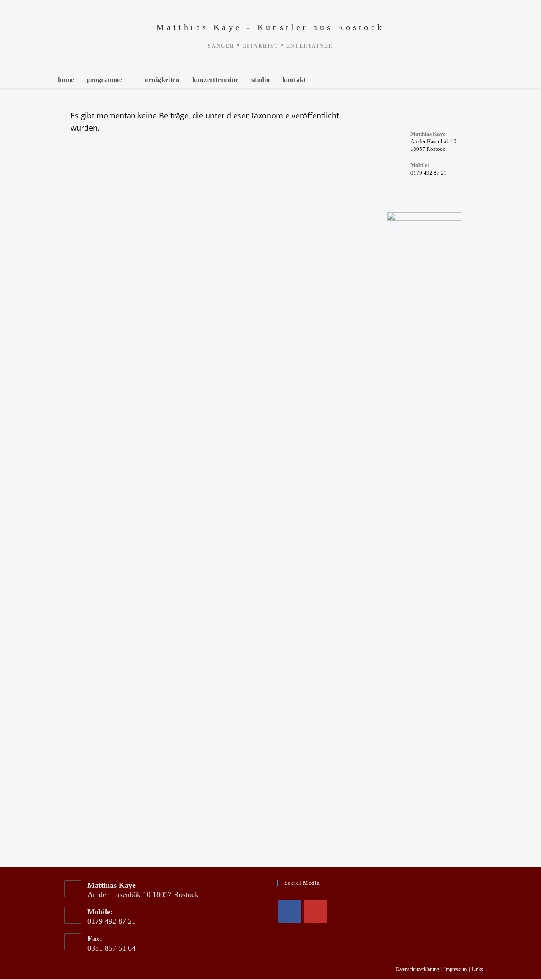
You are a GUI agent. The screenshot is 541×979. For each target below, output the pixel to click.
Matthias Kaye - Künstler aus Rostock (270, 27)
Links (477, 969)
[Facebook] (289, 911)
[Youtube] (315, 911)
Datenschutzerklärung (417, 969)
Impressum (455, 969)
